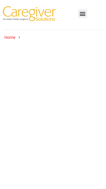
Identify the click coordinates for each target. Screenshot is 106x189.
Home (10, 37)
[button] (82, 13)
